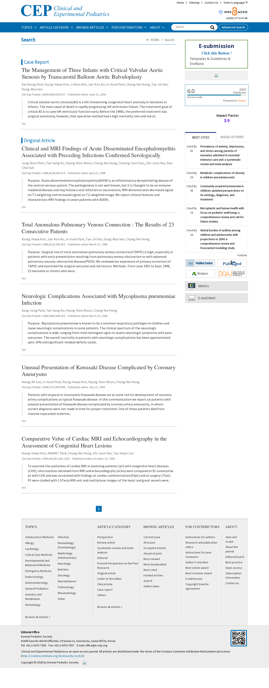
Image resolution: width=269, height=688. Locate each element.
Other (61, 599)
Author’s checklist (197, 562)
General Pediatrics (37, 588)
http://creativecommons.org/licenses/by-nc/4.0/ (52, 656)
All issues (149, 542)
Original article (106, 573)
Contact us (232, 583)
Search (148, 581)
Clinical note (104, 584)
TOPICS (27, 27)
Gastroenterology (36, 583)
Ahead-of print (153, 553)
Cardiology (32, 549)
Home (180, 2)
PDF (24, 123)
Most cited (150, 570)
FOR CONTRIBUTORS (127, 27)
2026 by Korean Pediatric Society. (58, 662)
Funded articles (153, 575)
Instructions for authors (200, 537)
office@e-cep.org (96, 645)
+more (242, 255)
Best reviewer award (199, 573)
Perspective (105, 537)
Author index (151, 586)
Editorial (102, 558)
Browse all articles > (38, 617)
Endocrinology (34, 577)
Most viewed (152, 559)
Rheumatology (67, 593)
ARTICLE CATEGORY (54, 27)
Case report (104, 589)
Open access (233, 568)
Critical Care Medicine (38, 555)
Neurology (64, 563)
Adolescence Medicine (39, 537)
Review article (106, 542)
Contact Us (211, 2)
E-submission (194, 579)
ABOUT (155, 27)
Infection (63, 537)
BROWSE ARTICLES (90, 27)
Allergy (29, 543)
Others (101, 595)
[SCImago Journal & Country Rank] (216, 76)
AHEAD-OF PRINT (232, 137)
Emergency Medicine (38, 571)
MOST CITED (200, 137)
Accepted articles (155, 548)
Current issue (152, 537)
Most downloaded (155, 564)
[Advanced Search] (233, 26)
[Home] (65, 4)
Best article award (197, 568)
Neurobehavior (67, 581)
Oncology (64, 575)
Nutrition (63, 569)
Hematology (33, 605)
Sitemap (194, 2)
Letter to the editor (109, 579)
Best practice (234, 562)
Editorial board (234, 557)
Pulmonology (66, 587)
